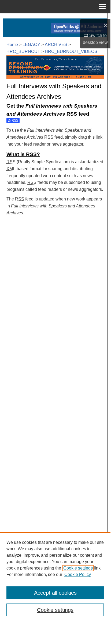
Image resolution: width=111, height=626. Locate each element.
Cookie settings (78, 568)
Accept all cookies (55, 593)
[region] (55, 577)
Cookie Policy (77, 574)
